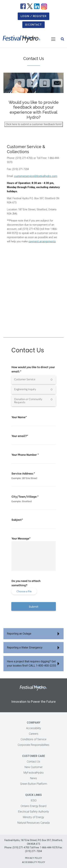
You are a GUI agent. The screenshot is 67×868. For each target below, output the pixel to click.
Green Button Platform (33, 783)
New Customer (34, 767)
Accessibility (33, 728)
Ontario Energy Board (33, 806)
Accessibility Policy (33, 862)
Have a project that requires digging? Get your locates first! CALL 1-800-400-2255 (31, 663)
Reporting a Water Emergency (24, 647)
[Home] (22, 39)
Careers (33, 733)
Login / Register (33, 16)
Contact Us (33, 761)
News (33, 778)
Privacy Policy (33, 858)
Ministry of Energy (33, 817)
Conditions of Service (33, 739)
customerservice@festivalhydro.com (35, 176)
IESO (34, 800)
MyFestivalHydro (34, 772)
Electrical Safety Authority (33, 811)
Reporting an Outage (19, 633)
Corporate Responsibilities (33, 745)
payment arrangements (42, 241)
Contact (35, 24)
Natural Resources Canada (33, 822)
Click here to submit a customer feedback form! (34, 124)
